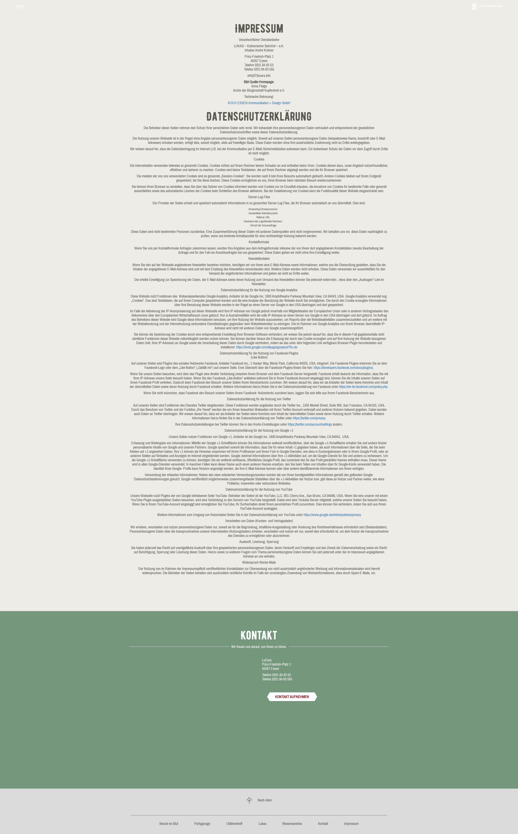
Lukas (262, 823)
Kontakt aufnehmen (292, 697)
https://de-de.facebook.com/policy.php (363, 386)
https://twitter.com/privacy (309, 418)
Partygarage (202, 823)
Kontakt (323, 823)
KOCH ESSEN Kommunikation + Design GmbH (259, 103)
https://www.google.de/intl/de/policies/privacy (332, 515)
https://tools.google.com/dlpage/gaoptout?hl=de (266, 347)
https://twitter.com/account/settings (310, 424)
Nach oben (265, 800)
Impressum (351, 823)
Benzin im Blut (168, 823)
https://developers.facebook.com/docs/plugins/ (343, 367)
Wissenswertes (292, 823)
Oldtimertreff (234, 823)
